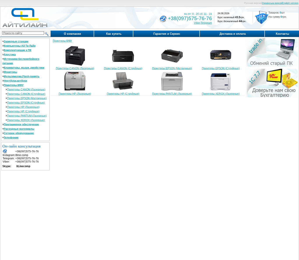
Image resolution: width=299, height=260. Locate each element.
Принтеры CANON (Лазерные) (26, 89)
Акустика (10, 54)
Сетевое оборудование (19, 133)
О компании (72, 33)
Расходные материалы (19, 128)
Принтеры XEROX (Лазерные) (26, 120)
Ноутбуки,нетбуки (15, 80)
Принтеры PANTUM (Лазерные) (27, 115)
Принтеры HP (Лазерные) (23, 107)
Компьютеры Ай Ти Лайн (19, 45)
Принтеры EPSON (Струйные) (26, 102)
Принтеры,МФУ (13, 85)
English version (290, 3)
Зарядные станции (16, 41)
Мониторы (10, 72)
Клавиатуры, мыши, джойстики (24, 67)
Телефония (11, 137)
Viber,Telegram (203, 22)
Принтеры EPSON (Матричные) (27, 98)
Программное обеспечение (21, 124)
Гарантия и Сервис (166, 33)
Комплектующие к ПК (17, 50)
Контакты (282, 33)
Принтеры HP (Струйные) (23, 111)
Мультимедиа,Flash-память (21, 76)
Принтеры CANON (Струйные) (26, 93)
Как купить (113, 33)
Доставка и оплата (233, 33)
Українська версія (272, 3)
